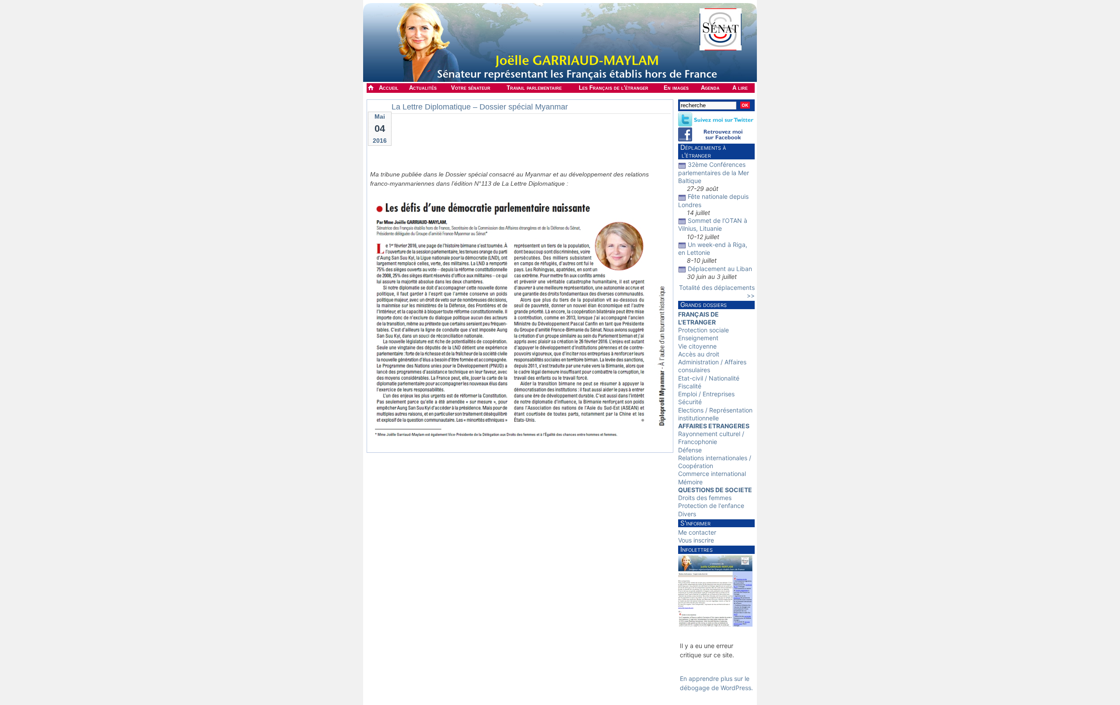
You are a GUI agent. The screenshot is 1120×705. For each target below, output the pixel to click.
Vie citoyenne (697, 346)
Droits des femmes (705, 497)
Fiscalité (689, 386)
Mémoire (690, 482)
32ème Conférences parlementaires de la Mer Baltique (713, 172)
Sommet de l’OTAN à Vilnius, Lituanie (712, 224)
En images (676, 88)
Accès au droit (698, 354)
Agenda (710, 88)
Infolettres (696, 549)
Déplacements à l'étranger (702, 151)
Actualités (423, 88)
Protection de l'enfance (711, 505)
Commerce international (712, 473)
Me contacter (697, 532)
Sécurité (690, 401)
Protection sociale (703, 330)
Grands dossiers (703, 304)
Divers (687, 514)
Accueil (389, 88)
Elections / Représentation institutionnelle (715, 414)
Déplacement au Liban (720, 268)
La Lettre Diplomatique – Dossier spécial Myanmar (480, 106)
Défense (690, 450)
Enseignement (698, 338)
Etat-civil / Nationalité (708, 378)
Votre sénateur (470, 88)
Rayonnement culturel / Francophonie (711, 437)
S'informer (695, 523)
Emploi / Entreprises (706, 394)
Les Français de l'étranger (613, 88)
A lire (740, 88)
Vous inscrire (696, 540)
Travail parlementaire (534, 88)
